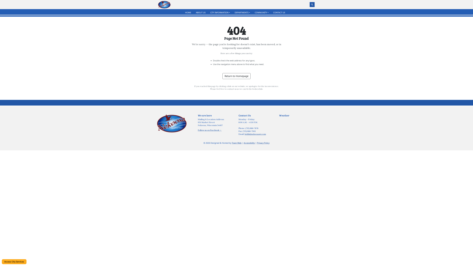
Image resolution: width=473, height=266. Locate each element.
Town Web (237, 143)
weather (291, 124)
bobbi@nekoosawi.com (255, 134)
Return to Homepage (236, 76)
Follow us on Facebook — (210, 130)
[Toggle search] (312, 4)
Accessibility (249, 143)
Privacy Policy (263, 143)
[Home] (164, 4)
